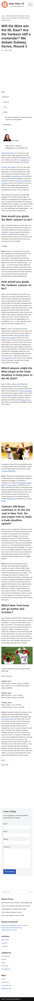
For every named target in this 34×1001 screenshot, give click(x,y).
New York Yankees (10, 167)
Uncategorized (5, 969)
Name (5, 824)
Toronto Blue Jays (17, 176)
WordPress (17, 999)
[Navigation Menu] (30, 4)
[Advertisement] (17, 74)
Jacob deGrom (25, 160)
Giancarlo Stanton (19, 335)
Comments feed (6, 985)
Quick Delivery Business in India (11, 912)
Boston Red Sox (19, 181)
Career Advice (5, 956)
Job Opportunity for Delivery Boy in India (13, 909)
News (3, 962)
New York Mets (9, 153)
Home (3, 16)
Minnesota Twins (25, 400)
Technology (4, 966)
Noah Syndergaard (26, 391)
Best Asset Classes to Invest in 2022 (12, 915)
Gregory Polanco (12, 485)
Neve (3, 999)
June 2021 (4, 946)
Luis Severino (5, 719)
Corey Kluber (5, 358)
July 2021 (4, 943)
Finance (3, 959)
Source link (4, 764)
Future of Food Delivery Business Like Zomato (15, 906)
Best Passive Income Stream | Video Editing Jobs (16, 902)
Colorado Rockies (6, 395)
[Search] (30, 892)
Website (5, 839)
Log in (3, 979)
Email (5, 831)
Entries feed (5, 982)
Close (5, 107)
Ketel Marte (22, 483)
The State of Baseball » (8, 471)
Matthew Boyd (11, 498)
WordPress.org (6, 988)
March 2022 (5, 940)
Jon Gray (20, 395)
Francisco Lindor (14, 232)
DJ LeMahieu (12, 337)
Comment (6, 847)
